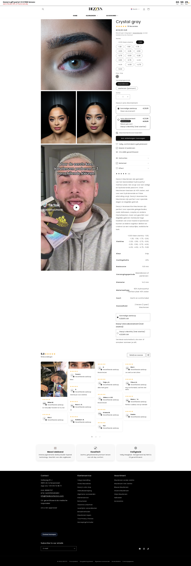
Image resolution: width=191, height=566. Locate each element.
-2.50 (138, 51)
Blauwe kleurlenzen (121, 487)
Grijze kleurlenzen (120, 494)
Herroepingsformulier (85, 522)
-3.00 (129, 56)
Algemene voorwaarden (86, 494)
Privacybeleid (73, 561)
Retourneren (82, 501)
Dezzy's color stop (84, 487)
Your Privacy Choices (85, 519)
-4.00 (139, 60)
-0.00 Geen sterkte (126, 42)
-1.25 (120, 47)
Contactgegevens (128, 561)
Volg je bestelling (83, 480)
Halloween (118, 498)
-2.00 (120, 51)
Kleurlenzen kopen (84, 515)
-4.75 (139, 65)
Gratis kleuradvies (84, 484)
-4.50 (129, 65)
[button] (43, 9)
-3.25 (138, 56)
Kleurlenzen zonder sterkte (124, 480)
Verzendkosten (137, 33)
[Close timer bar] (189, 3)
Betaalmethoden (83, 512)
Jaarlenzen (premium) (127, 88)
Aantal (118, 93)
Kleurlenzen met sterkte (123, 484)
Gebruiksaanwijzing (84, 491)
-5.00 (120, 69)
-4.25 (121, 64)
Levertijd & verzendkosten (87, 508)
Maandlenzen (123, 84)
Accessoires (118, 501)
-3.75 (129, 60)
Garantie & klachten (85, 505)
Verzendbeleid (116, 561)
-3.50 (120, 60)
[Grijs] (117, 76)
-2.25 (129, 51)
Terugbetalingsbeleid (86, 561)
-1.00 (140, 42)
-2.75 (120, 56)
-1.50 (128, 47)
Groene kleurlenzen (121, 491)
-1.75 (137, 47)
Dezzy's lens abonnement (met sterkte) (130, 325)
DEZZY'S (64, 561)
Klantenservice (83, 498)
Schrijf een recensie (136, 355)
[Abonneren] (74, 548)
